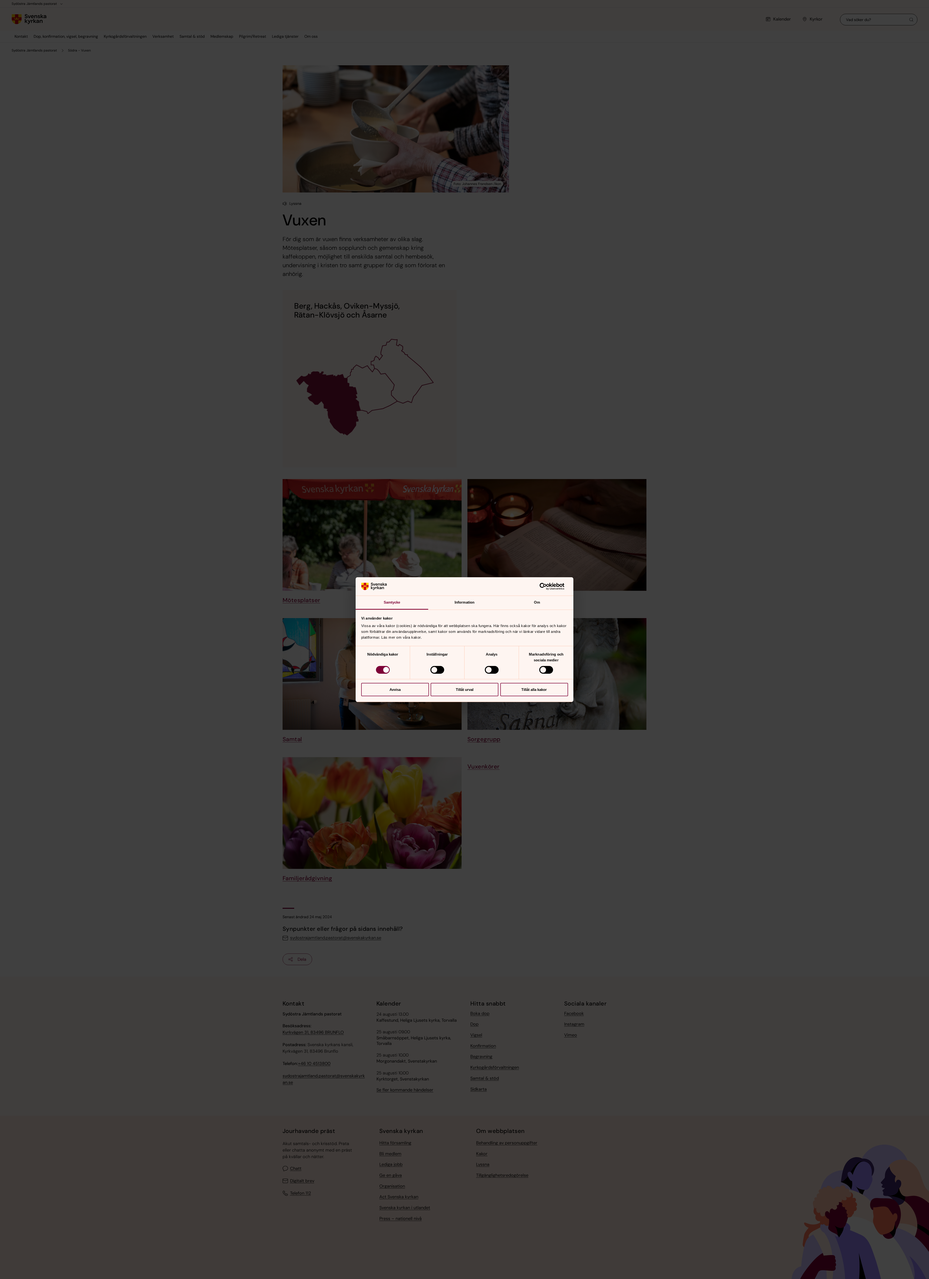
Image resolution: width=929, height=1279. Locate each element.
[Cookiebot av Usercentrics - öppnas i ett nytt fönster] (547, 586)
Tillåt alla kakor (534, 690)
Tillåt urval (464, 690)
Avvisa (395, 690)
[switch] (437, 670)
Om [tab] (537, 602)
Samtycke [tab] (392, 602)
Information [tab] (464, 602)
